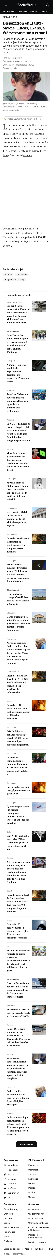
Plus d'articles (26, 1144)
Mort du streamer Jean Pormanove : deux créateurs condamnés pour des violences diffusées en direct (18, 461)
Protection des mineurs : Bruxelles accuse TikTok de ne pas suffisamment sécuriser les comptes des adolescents (18, 573)
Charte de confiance (38, 1223)
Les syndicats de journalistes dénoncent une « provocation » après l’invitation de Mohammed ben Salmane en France (18, 314)
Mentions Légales (37, 1242)
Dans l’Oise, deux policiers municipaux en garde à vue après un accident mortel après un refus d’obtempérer (17, 344)
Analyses (8, 1241)
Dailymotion (13, 1193)
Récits (7, 1236)
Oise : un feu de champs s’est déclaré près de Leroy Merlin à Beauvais (18, 599)
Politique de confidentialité (35, 1236)
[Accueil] (26, 5)
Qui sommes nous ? (37, 1213)
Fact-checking (11, 1209)
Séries (7, 1223)
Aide (27, 1249)
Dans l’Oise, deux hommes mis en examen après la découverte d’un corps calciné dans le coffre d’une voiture (18, 1037)
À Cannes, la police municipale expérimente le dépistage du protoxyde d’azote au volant (18, 373)
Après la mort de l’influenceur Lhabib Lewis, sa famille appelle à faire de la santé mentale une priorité (17, 491)
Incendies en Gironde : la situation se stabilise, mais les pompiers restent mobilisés (18, 545)
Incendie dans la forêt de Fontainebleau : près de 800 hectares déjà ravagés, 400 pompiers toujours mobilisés (18, 903)
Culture (44, 12)
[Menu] (5, 5)
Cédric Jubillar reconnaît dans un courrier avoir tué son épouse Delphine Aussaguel (18, 1097)
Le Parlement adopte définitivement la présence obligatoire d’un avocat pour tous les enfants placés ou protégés (18, 1126)
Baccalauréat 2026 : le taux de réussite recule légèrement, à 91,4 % (18, 1013)
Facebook (13, 1170)
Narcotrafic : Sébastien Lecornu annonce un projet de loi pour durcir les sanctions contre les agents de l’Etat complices (17, 1068)
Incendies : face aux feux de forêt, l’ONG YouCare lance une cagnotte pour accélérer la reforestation (17, 684)
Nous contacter (35, 1218)
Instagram (12, 1179)
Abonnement (34, 1209)
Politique (32, 1187)
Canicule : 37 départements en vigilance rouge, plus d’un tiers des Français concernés (17, 931)
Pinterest (12, 1183)
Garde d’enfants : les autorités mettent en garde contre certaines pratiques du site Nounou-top (18, 623)
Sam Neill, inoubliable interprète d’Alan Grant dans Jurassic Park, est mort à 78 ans (18, 842)
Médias (31, 1183)
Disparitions (10, 17)
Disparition (22, 274)
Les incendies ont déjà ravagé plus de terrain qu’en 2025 (18, 790)
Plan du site (39, 1249)
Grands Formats (11, 1227)
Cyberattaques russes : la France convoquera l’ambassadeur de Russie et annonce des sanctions (18, 815)
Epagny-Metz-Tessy (14, 279)
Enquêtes (8, 1213)
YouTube (12, 1188)
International (9, 12)
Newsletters (14, 1165)
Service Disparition (14, 58)
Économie (22, 12)
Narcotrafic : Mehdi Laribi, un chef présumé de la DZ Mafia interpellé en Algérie (17, 518)
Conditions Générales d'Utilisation (38, 1229)
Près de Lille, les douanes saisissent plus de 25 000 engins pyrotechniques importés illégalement (18, 738)
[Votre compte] (47, 5)
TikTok (11, 1174)
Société (33, 12)
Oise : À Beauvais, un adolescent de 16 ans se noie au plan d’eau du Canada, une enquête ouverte (18, 989)
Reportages (9, 1232)
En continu (33, 1165)
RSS (10, 1197)
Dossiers (8, 1218)
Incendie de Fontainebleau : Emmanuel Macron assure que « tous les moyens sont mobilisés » (18, 766)
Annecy (27, 155)
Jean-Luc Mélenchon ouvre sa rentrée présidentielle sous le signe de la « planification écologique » (17, 402)
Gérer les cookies (12, 1249)
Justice (31, 1192)
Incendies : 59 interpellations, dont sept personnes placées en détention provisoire (18, 711)
